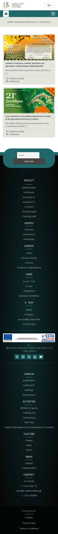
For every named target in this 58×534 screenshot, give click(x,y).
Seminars (29, 229)
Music (29, 445)
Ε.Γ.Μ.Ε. (29, 286)
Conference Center (17, 78)
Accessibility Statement (29, 319)
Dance (29, 449)
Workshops (29, 239)
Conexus (29, 262)
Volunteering (29, 417)
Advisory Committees (29, 295)
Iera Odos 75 (30, 486)
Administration (29, 187)
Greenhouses (29, 394)
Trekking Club (29, 412)
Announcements (29, 257)
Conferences (14, 81)
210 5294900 (30, 495)
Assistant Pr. (29, 202)
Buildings (29, 390)
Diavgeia (29, 314)
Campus (29, 463)
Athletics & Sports (29, 408)
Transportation (29, 468)
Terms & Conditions (29, 528)
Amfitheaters (29, 380)
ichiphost (29, 514)
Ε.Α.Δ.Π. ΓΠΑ (29, 281)
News (29, 253)
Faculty (30, 481)
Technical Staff (29, 211)
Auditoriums (29, 385)
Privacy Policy (29, 324)
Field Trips (29, 422)
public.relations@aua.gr (30, 490)
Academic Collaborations (29, 267)
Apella (29, 309)
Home (10, 22)
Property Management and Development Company (29, 427)
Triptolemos (29, 290)
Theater (29, 440)
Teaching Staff (29, 216)
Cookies (29, 517)
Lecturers (29, 206)
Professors (29, 192)
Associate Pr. (29, 197)
